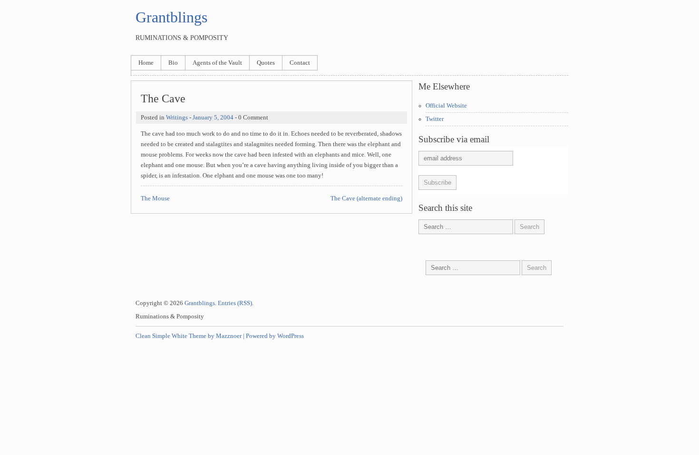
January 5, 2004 (213, 117)
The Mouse (155, 198)
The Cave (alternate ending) (366, 198)
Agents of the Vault (217, 62)
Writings (177, 117)
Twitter (435, 119)
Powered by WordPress (275, 336)
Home (146, 62)
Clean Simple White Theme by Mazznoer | (190, 336)
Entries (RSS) (235, 303)
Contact (300, 62)
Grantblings (171, 17)
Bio (173, 62)
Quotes (266, 62)
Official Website (446, 105)
